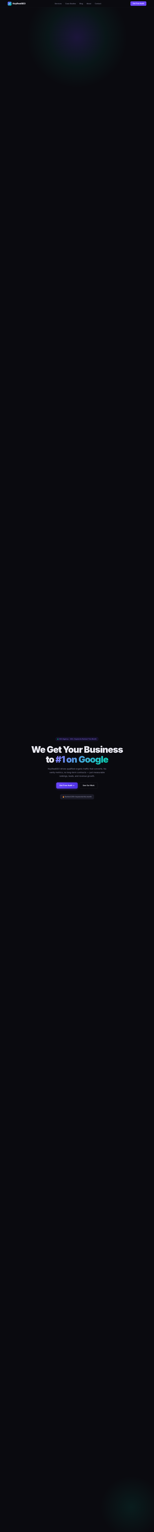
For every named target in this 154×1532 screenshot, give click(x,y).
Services (58, 4)
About (89, 4)
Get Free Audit (138, 3)
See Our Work (88, 785)
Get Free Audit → (67, 785)
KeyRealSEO (19, 3)
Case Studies (70, 4)
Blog (81, 4)
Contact (98, 4)
